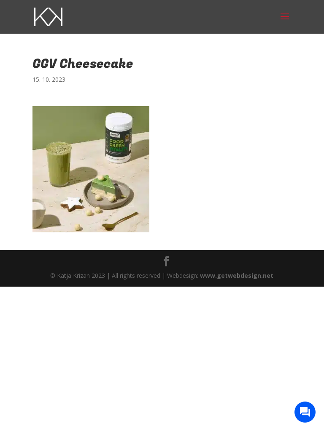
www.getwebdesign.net (236, 275)
